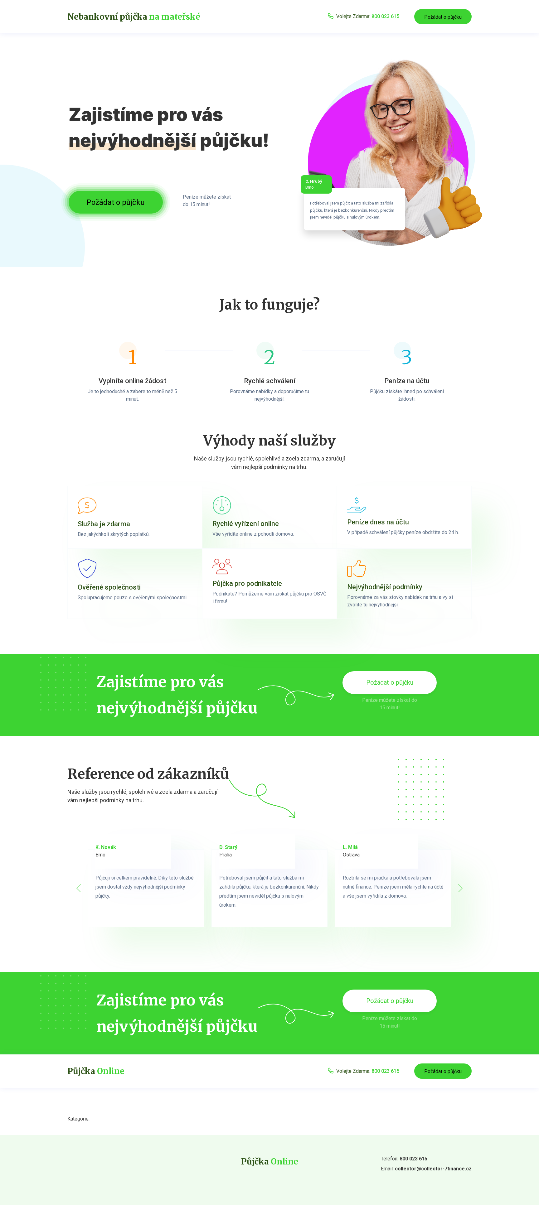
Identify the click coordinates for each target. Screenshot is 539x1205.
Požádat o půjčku (443, 17)
